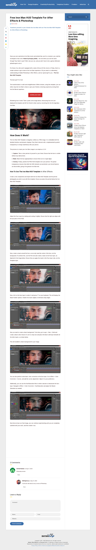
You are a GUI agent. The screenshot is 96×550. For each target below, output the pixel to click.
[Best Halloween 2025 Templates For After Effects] (70, 109)
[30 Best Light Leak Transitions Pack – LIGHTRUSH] (70, 142)
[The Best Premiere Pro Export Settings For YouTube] (70, 117)
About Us (62, 545)
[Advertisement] (35, 43)
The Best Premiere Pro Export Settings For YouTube (80, 119)
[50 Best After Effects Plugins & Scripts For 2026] (70, 93)
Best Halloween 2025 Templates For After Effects (79, 110)
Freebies (74, 4)
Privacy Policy (35, 545)
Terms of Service (42, 545)
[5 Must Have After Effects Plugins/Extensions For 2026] (70, 83)
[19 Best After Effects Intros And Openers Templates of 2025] (70, 125)
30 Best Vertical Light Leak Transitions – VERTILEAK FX (80, 135)
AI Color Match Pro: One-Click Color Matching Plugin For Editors (80, 102)
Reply (19, 474)
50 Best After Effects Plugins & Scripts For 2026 (80, 94)
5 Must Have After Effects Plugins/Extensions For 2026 (80, 85)
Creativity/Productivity (47, 4)
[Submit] (86, 17)
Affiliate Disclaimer (56, 545)
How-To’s (23, 4)
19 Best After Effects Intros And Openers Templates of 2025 (80, 127)
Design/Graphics (33, 4)
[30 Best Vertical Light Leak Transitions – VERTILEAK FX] (70, 134)
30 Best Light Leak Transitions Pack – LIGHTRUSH (79, 143)
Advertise (83, 4)
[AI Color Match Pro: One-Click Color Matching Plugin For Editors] (70, 101)
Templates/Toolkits (63, 4)
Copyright (49, 545)
